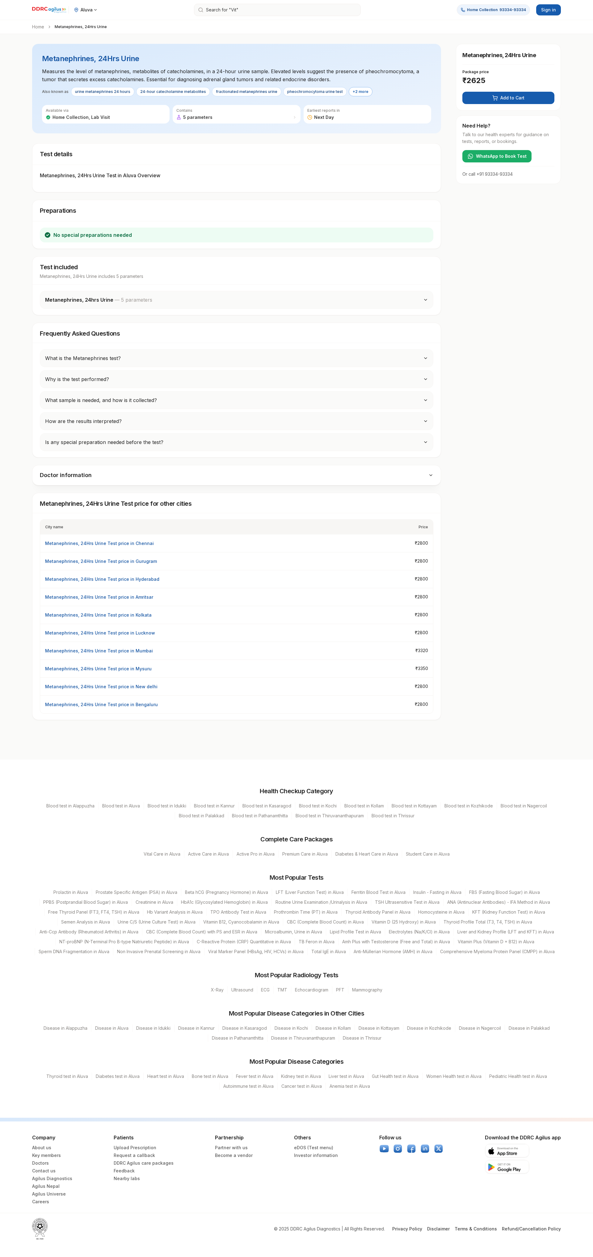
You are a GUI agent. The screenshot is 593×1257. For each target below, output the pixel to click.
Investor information (316, 1155)
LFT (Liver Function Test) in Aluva (310, 892)
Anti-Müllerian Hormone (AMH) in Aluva (393, 951)
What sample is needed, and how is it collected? (101, 400)
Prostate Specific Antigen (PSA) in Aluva (136, 892)
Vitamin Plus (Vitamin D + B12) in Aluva (496, 941)
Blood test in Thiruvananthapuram (330, 815)
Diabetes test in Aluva (118, 1076)
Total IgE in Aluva (328, 951)
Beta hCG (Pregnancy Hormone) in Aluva (226, 892)
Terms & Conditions (476, 1228)
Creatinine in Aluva (154, 902)
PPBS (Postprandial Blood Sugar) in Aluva (85, 902)
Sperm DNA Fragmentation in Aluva (74, 951)
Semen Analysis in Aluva (85, 921)
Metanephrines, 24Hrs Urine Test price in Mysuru (98, 668)
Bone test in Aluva (210, 1076)
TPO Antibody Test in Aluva (238, 912)
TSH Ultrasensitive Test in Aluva (407, 902)
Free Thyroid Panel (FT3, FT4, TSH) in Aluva (93, 912)
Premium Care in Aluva (305, 854)
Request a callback (134, 1155)
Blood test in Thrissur (393, 815)
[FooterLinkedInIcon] (425, 1149)
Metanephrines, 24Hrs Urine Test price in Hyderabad (102, 579)
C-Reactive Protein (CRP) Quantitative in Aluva (244, 941)
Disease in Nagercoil (480, 1028)
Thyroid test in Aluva (67, 1076)
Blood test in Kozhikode (468, 805)
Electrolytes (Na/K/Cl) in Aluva (419, 931)
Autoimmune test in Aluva (248, 1086)
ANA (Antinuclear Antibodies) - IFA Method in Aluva (498, 902)
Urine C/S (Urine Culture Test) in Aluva (157, 921)
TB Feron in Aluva (316, 941)
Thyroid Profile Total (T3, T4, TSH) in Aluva (488, 921)
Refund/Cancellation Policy (531, 1228)
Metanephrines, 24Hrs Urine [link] (81, 26)
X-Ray (217, 989)
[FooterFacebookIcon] (411, 1149)
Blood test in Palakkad (201, 815)
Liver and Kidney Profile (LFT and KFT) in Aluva (505, 931)
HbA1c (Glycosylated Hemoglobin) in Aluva (224, 902)
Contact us (44, 1170)
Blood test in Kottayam (414, 805)
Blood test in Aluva (121, 805)
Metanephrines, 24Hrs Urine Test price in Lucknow (100, 632)
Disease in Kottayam (379, 1028)
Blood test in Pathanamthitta (260, 815)
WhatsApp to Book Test (501, 156)
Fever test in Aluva (254, 1076)
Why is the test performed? (77, 379)
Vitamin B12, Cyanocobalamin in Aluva (241, 921)
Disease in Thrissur (362, 1038)
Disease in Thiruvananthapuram (303, 1038)
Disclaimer (438, 1228)
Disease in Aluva (111, 1028)
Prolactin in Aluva (70, 892)
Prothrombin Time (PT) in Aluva (306, 912)
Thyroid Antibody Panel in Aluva (377, 912)
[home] (49, 10)
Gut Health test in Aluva (395, 1076)
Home (38, 26)
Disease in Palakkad (529, 1028)
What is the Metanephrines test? (83, 358)
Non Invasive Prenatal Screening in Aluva (158, 951)
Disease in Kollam (333, 1028)
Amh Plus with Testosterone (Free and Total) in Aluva (396, 941)
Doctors (40, 1163)
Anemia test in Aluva (350, 1086)
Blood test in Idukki (167, 805)
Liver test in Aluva (346, 1076)
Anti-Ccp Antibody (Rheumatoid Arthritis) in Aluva (89, 931)
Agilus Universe (49, 1193)
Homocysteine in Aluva (441, 912)
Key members (46, 1155)
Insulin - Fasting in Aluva (437, 892)
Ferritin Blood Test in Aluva (378, 892)
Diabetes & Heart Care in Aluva (366, 854)
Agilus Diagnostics (52, 1178)
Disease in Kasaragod (244, 1028)
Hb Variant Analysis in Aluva (175, 912)
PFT (340, 989)
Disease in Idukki (153, 1028)
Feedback (124, 1170)
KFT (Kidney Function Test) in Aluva (508, 912)
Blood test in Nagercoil (524, 805)
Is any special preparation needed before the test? (104, 442)
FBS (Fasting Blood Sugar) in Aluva (504, 892)
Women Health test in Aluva (454, 1076)
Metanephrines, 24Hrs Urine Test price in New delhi (101, 686)
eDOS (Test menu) (313, 1147)
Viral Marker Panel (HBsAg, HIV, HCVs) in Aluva (256, 951)
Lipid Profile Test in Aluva (355, 931)
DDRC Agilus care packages (144, 1163)
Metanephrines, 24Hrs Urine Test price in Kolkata (98, 615)
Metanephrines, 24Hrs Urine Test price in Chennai (99, 543)
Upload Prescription (135, 1147)
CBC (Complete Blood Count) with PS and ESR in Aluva (201, 931)
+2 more (360, 91)
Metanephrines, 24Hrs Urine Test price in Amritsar (99, 597)
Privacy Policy (407, 1228)
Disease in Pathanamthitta (237, 1038)
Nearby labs (127, 1178)
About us (41, 1147)
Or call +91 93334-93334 (487, 174)
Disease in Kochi (291, 1028)
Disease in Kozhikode (429, 1028)
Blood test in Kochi (318, 805)
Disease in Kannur (196, 1028)
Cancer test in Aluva (301, 1086)
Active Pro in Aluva (256, 854)
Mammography (367, 989)
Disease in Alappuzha (65, 1028)
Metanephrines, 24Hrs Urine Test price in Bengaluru (101, 704)
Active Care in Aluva (208, 854)
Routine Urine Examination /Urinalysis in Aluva (321, 902)
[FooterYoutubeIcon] (384, 1149)
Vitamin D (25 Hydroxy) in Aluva (404, 921)
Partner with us (231, 1147)
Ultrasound (242, 989)
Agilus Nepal (46, 1186)
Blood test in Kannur (214, 805)
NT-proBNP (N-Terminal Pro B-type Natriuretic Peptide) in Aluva (124, 941)
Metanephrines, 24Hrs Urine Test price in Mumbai (99, 650)
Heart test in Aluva (165, 1076)
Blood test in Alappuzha (70, 805)
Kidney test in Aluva (301, 1076)
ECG (265, 989)
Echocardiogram (311, 989)
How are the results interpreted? (83, 421)
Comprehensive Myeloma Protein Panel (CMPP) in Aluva (497, 951)
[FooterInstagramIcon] (398, 1149)
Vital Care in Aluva (162, 854)
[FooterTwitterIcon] (439, 1149)
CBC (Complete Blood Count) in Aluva (325, 921)
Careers (40, 1201)
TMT (282, 989)
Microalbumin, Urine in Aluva (293, 931)
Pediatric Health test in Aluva (518, 1076)
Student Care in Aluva (428, 854)
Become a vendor (234, 1155)
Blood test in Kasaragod (266, 805)
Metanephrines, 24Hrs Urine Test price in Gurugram (101, 561)
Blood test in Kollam (364, 805)
